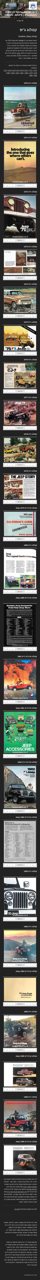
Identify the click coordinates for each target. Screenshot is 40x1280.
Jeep (18, 53)
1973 (22, 70)
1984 (8, 73)
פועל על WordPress (31, 1275)
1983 (12, 73)
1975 (14, 70)
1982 (17, 73)
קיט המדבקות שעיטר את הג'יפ (17, 1192)
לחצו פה (17, 1209)
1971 (30, 70)
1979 (30, 73)
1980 (26, 73)
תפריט (19, 21)
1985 (35, 75)
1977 (5, 70)
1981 (21, 73)
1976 (9, 70)
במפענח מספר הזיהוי (30, 1187)
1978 (35, 73)
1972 (26, 70)
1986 (30, 75)
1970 (35, 70)
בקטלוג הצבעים (32, 1189)
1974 (18, 70)
